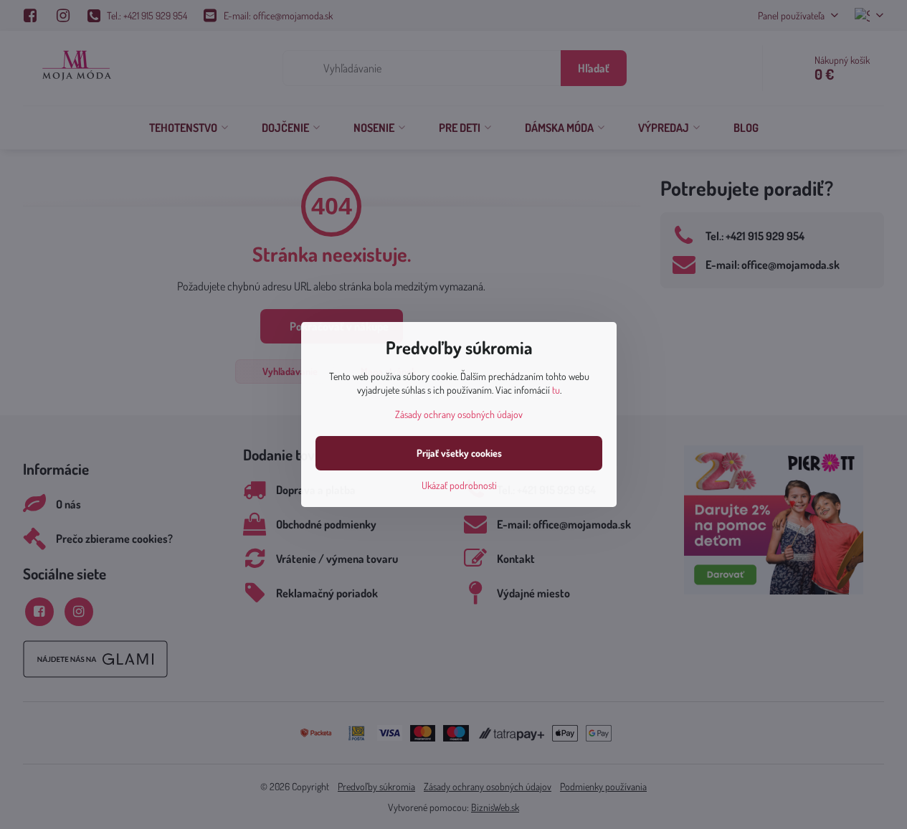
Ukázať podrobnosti (459, 485)
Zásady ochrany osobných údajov (459, 414)
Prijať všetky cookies (459, 453)
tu (556, 390)
